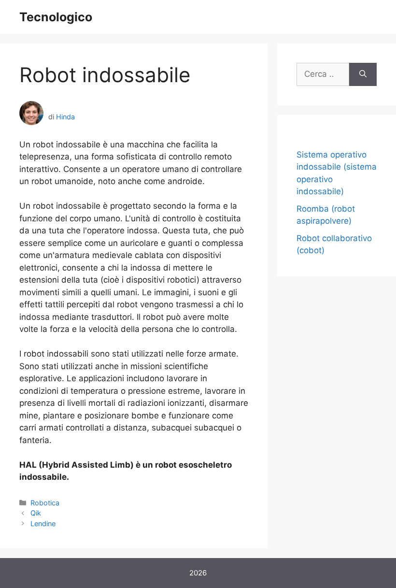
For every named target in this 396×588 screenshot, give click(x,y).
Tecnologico (55, 17)
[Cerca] (363, 74)
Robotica (44, 503)
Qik (35, 513)
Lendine (43, 523)
